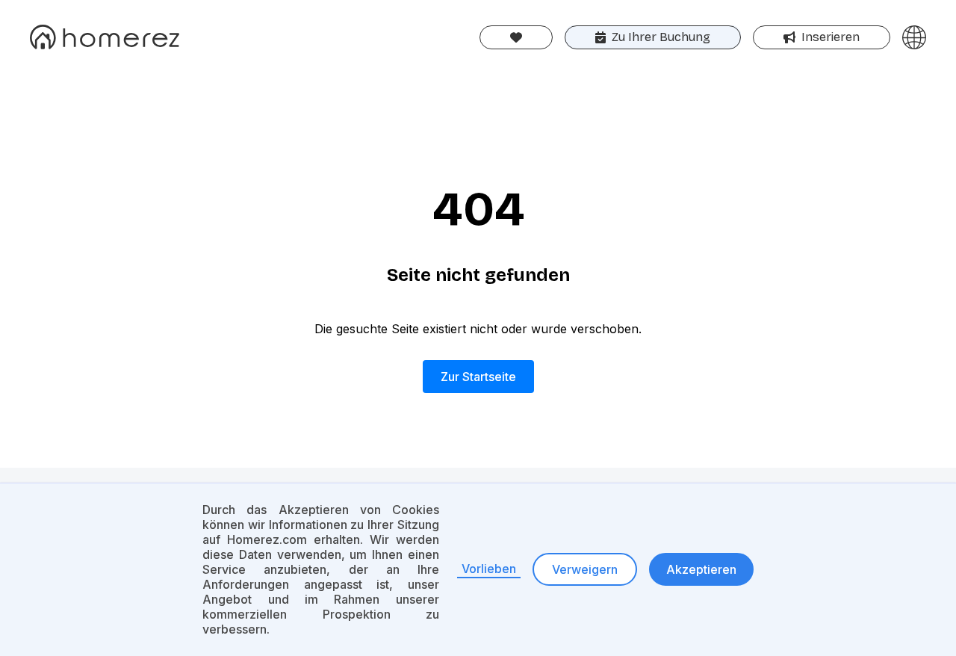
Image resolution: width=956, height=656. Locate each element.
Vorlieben (489, 568)
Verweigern (585, 569)
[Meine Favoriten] (516, 37)
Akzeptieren (701, 569)
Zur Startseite (478, 376)
